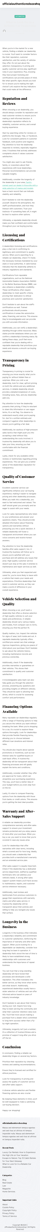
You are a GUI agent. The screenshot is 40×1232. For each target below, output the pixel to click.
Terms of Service (9, 1216)
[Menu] (37, 4)
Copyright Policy (9, 1210)
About (5, 1204)
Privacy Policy (8, 1213)
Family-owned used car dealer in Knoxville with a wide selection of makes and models (19, 185)
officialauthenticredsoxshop (15, 1227)
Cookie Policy (8, 1207)
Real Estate (7, 1183)
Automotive (20, 16)
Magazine (6, 1189)
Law (4, 1186)
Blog (4, 1180)
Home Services (8, 1191)
